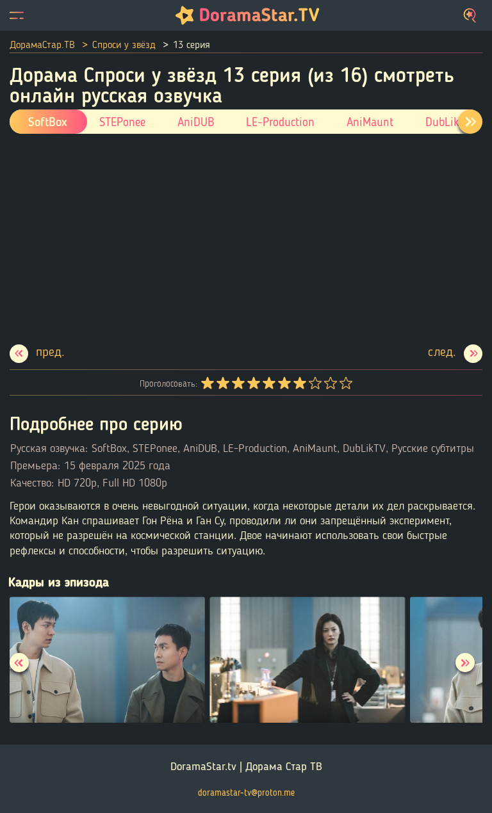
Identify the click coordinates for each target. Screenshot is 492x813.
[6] (283, 383)
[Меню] (17, 15)
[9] (330, 383)
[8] (314, 383)
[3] (237, 383)
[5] (268, 383)
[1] (207, 383)
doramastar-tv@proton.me (246, 793)
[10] (345, 383)
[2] (222, 383)
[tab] (470, 121)
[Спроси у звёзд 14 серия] (455, 353)
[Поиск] (471, 15)
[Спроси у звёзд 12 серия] (37, 353)
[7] (299, 383)
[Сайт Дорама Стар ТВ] (245, 15)
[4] (253, 383)
